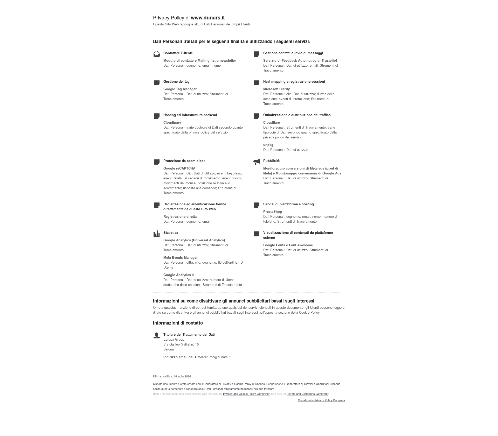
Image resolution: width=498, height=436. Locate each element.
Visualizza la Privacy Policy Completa (321, 400)
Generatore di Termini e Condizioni (307, 384)
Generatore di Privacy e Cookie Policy (227, 384)
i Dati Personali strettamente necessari (228, 388)
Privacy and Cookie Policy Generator (246, 393)
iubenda (335, 384)
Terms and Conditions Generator (307, 393)
